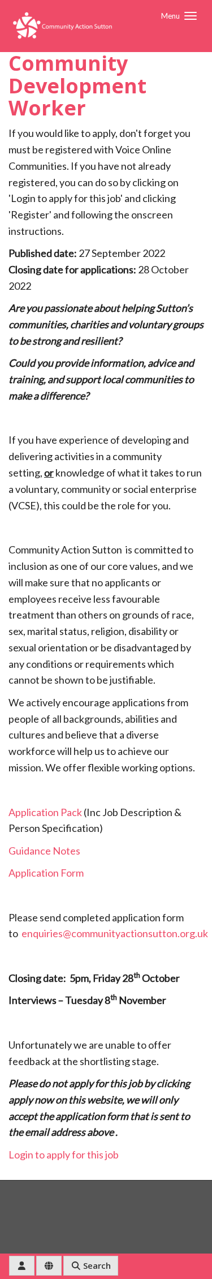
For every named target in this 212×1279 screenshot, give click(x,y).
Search (96, 1265)
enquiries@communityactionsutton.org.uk (114, 933)
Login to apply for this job (63, 1154)
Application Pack (45, 812)
